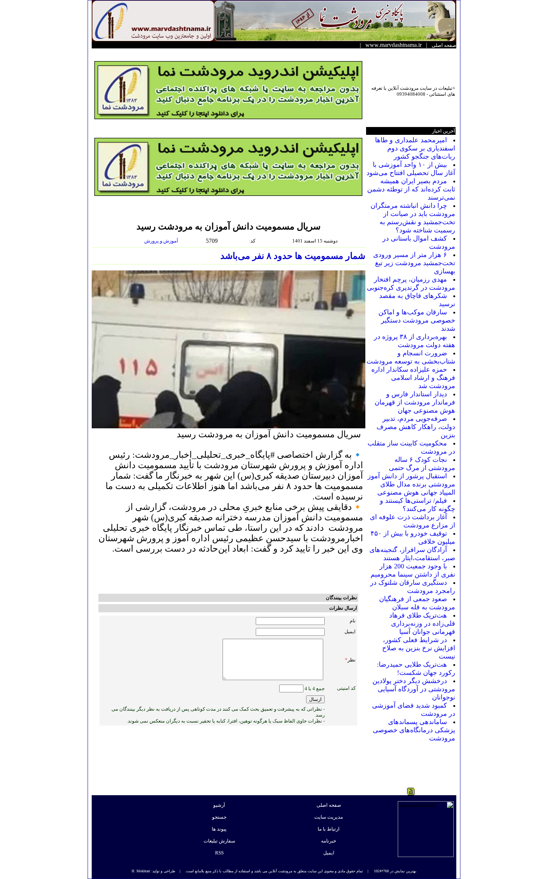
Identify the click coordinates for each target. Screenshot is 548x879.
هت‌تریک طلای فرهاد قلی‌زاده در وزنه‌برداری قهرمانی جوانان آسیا (422, 623)
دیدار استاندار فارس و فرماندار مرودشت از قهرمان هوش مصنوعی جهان (415, 402)
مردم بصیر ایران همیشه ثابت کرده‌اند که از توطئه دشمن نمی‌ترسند (411, 189)
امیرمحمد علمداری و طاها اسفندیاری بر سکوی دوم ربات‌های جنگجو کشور (415, 148)
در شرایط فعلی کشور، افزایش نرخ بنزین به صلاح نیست (418, 648)
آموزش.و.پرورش (161, 241)
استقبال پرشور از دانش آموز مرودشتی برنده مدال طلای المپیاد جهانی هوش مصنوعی (411, 484)
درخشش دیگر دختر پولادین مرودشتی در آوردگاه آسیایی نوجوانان (413, 689)
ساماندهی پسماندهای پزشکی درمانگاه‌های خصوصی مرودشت (414, 730)
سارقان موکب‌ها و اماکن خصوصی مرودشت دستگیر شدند (416, 320)
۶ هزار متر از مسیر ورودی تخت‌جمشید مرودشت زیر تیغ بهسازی (414, 263)
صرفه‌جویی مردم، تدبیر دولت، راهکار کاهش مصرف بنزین (416, 427)
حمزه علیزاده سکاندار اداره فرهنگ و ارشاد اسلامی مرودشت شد (413, 378)
